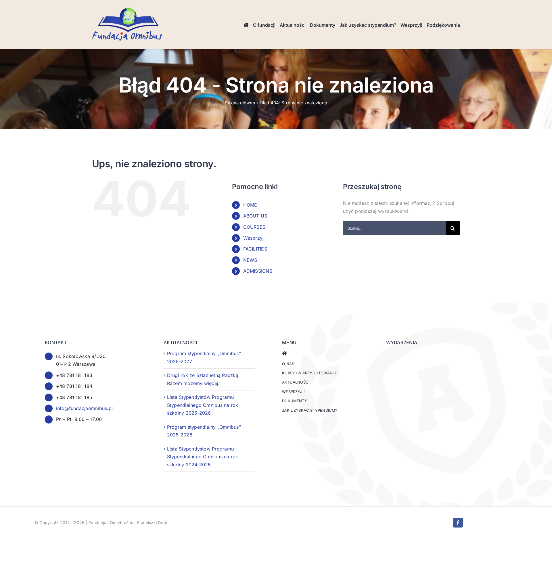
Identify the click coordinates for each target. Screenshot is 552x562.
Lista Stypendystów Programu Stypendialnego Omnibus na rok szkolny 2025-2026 (202, 405)
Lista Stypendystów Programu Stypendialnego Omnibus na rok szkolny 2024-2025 (202, 456)
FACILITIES (255, 249)
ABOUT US (255, 216)
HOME (250, 205)
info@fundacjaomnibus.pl (84, 408)
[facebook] (458, 523)
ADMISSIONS (257, 271)
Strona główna (240, 102)
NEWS (250, 260)
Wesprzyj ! (255, 238)
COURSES (254, 227)
